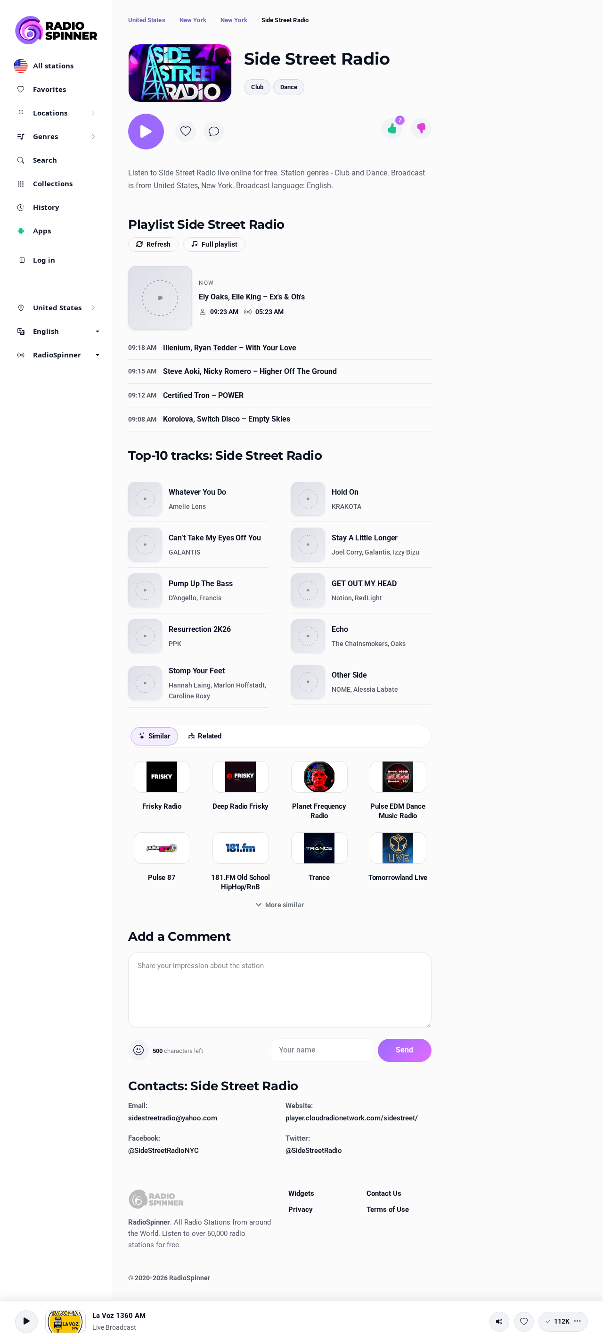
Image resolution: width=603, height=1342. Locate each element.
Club (257, 87)
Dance (288, 87)
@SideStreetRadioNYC (163, 1150)
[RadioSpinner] (56, 30)
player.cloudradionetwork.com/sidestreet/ (351, 1118)
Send (405, 1049)
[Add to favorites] (185, 131)
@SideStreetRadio (313, 1150)
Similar (159, 736)
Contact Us (384, 1193)
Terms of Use (388, 1209)
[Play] (146, 131)
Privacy (300, 1209)
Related (209, 736)
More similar (284, 905)
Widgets (301, 1193)
